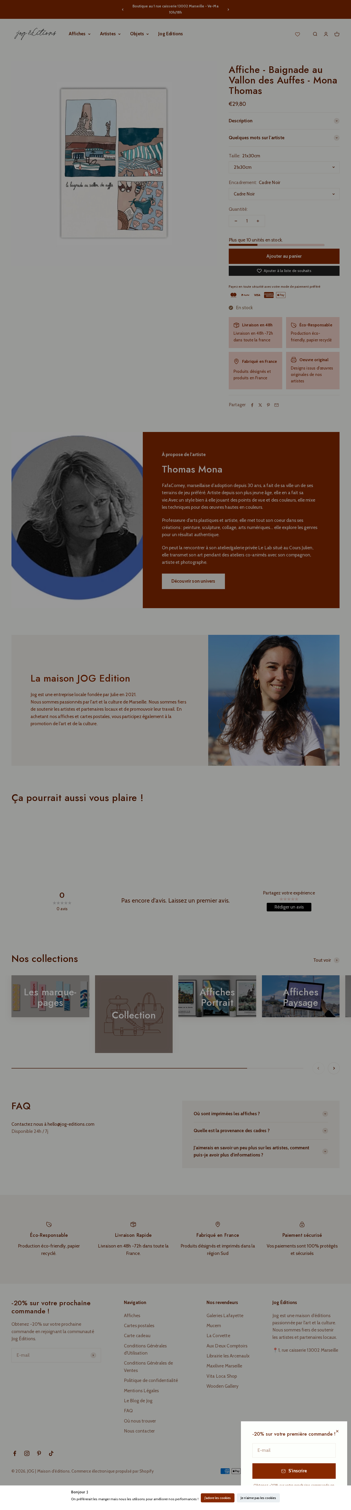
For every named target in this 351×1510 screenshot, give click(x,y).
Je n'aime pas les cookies (258, 1498)
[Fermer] (337, 1431)
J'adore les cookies (218, 1498)
